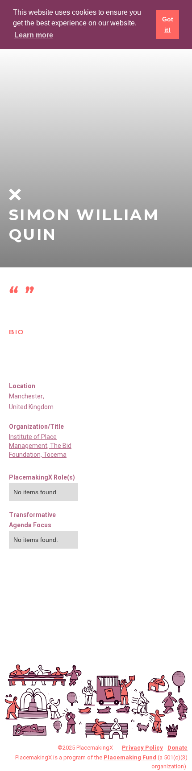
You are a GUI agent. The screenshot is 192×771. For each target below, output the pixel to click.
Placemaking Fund (130, 757)
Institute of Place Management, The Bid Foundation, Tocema (40, 445)
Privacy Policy (142, 747)
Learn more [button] (33, 35)
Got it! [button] (167, 24)
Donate (177, 747)
